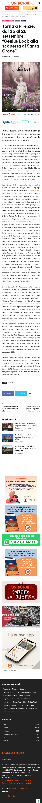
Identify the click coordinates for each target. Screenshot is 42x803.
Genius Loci (11, 382)
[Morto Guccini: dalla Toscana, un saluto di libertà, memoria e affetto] (7, 438)
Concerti (17, 20)
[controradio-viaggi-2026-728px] (21, 124)
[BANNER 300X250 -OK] (21, 576)
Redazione (7, 56)
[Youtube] (14, 796)
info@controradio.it (19, 788)
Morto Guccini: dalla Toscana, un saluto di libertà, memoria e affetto (26, 437)
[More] (30, 393)
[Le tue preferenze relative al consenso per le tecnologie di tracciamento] (38, 801)
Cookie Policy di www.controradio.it (16, 780)
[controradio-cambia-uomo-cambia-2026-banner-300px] (21, 503)
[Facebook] (4, 796)
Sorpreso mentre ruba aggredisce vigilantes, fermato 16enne (32, 408)
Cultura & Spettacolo (8, 20)
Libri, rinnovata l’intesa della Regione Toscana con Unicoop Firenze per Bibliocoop (26, 426)
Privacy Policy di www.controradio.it (16, 783)
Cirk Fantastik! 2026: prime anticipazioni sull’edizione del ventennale (25, 448)
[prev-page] (3, 457)
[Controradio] (21, 3)
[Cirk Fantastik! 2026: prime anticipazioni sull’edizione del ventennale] (7, 449)
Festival (23, 20)
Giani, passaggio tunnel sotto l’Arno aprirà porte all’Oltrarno (10, 408)
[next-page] (7, 457)
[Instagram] (9, 796)
